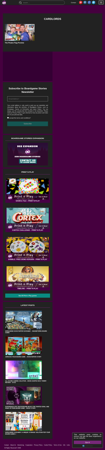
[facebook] (89, 2)
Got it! (87, 442)
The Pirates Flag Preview (14, 43)
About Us (13, 445)
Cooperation (29, 445)
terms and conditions (23, 118)
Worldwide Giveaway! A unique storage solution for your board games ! (27, 433)
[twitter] (93, 2)
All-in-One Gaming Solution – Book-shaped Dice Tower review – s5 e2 (25, 381)
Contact (73, 2)
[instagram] (85, 2)
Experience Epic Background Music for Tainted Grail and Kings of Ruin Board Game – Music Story (27, 407)
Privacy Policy (17, 113)
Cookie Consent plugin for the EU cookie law (87, 446)
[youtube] (80, 2)
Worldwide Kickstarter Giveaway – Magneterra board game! (26, 332)
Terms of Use (58, 445)
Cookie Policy (48, 445)
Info (64, 445)
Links (68, 445)
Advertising (20, 445)
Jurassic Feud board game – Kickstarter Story (23, 357)
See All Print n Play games (28, 295)
